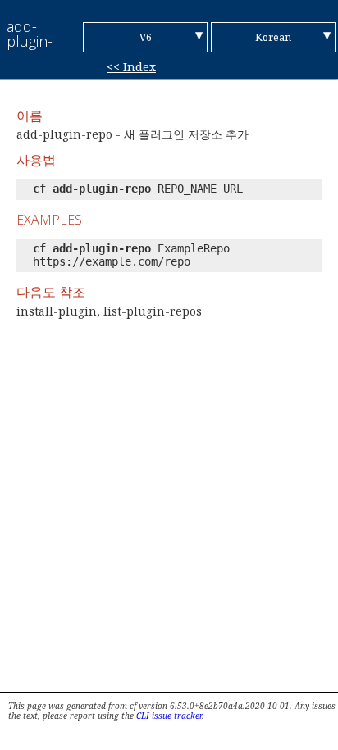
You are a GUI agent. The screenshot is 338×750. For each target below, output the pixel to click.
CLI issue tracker (169, 715)
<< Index (131, 67)
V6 (145, 37)
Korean (273, 37)
